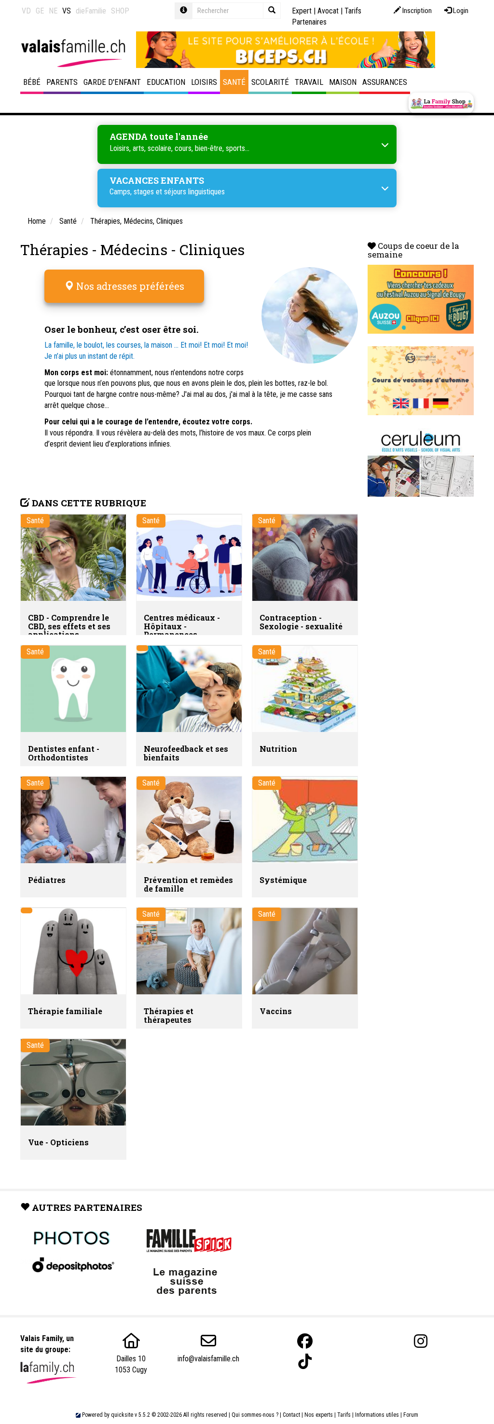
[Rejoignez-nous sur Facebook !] (305, 1341)
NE (53, 10)
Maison (343, 82)
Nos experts (318, 1414)
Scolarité (270, 82)
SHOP (120, 10)
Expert (302, 10)
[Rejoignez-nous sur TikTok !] (305, 1361)
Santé (234, 82)
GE (40, 10)
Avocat (328, 10)
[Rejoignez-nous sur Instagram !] (420, 1341)
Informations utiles (377, 1414)
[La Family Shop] (441, 103)
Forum (410, 1414)
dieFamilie (91, 10)
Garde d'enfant (112, 82)
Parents (62, 82)
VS (66, 10)
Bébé (32, 82)
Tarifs (344, 1414)
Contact (291, 1414)
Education (166, 82)
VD (26, 10)
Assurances (384, 82)
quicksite (122, 1414)
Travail (309, 82)
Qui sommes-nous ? (255, 1414)
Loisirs (204, 82)
